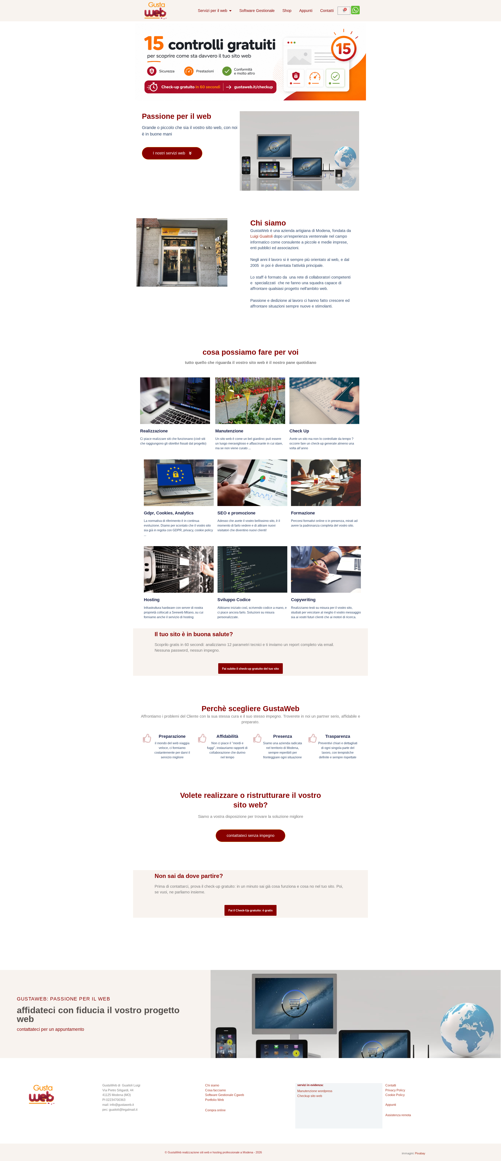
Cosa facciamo (215, 1090)
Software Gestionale (257, 10)
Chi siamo (212, 1085)
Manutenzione (229, 430)
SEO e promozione (236, 513)
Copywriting (303, 599)
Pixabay (420, 1153)
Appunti (305, 10)
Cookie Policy (395, 1095)
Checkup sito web (309, 1096)
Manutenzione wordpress (314, 1091)
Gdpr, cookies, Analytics (169, 513)
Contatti (327, 10)
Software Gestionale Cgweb (224, 1095)
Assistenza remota (398, 1115)
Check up (299, 430)
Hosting (151, 599)
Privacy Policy (395, 1090)
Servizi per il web (212, 10)
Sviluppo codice (233, 599)
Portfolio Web (214, 1099)
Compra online (215, 1110)
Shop (286, 10)
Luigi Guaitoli (261, 236)
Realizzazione (154, 430)
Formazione (303, 513)
